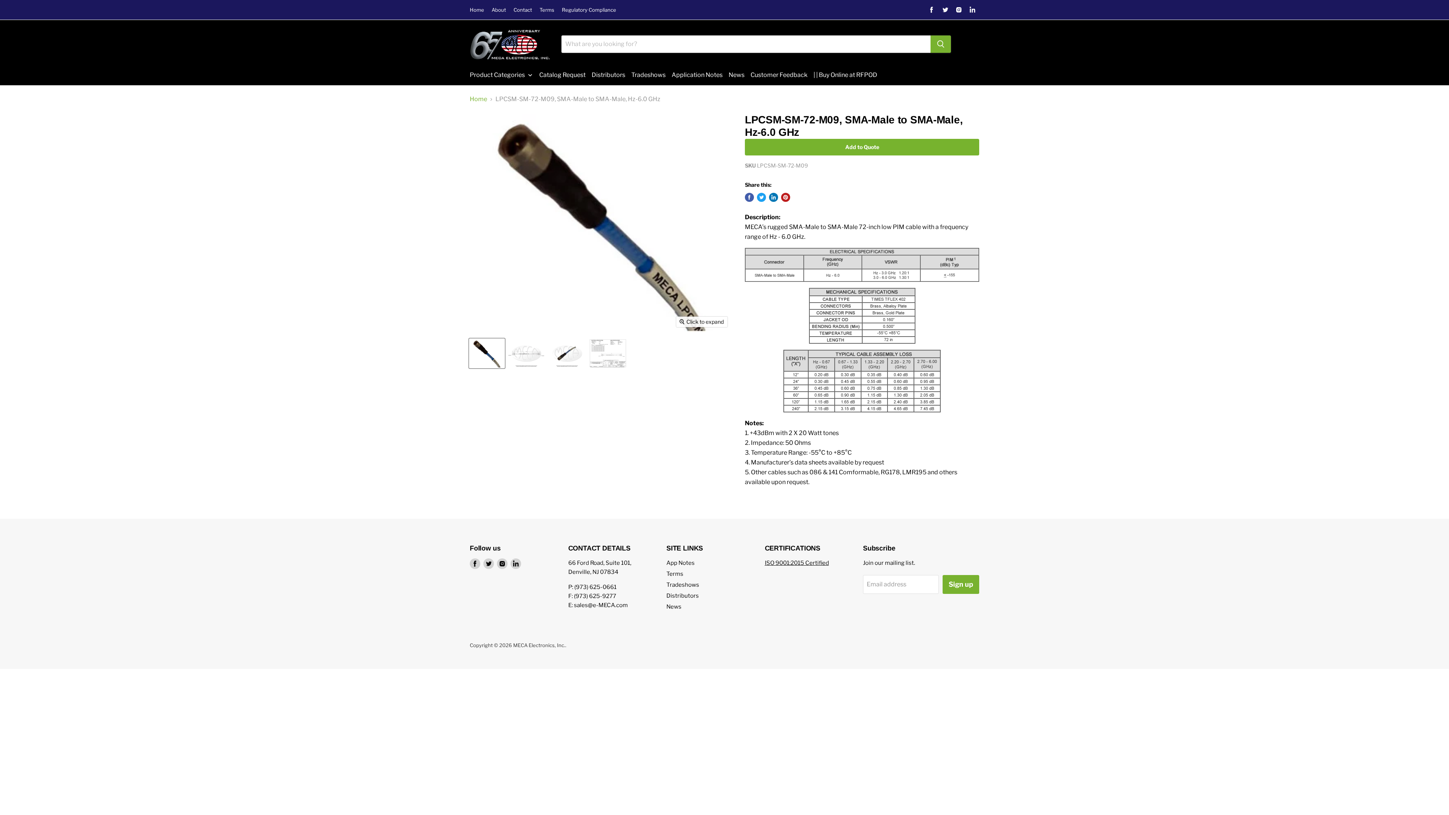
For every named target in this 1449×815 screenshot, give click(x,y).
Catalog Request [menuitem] (562, 74)
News (673, 606)
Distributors (682, 595)
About (499, 10)
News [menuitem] (736, 74)
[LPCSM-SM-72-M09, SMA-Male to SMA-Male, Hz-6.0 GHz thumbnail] (487, 353)
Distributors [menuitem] (608, 74)
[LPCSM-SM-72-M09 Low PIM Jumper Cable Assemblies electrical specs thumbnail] (608, 353)
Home (477, 10)
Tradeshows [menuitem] (648, 74)
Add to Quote (862, 147)
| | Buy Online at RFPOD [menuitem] (845, 74)
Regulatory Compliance (589, 10)
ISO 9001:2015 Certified (797, 563)
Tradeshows (682, 584)
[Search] (941, 44)
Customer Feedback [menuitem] (779, 74)
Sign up (961, 584)
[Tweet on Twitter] (761, 197)
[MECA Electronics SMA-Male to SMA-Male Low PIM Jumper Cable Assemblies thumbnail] (567, 353)
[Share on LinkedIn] (773, 197)
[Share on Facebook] (749, 197)
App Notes (680, 563)
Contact (523, 10)
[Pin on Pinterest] (785, 197)
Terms (547, 10)
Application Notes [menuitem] (697, 74)
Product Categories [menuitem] (497, 74)
